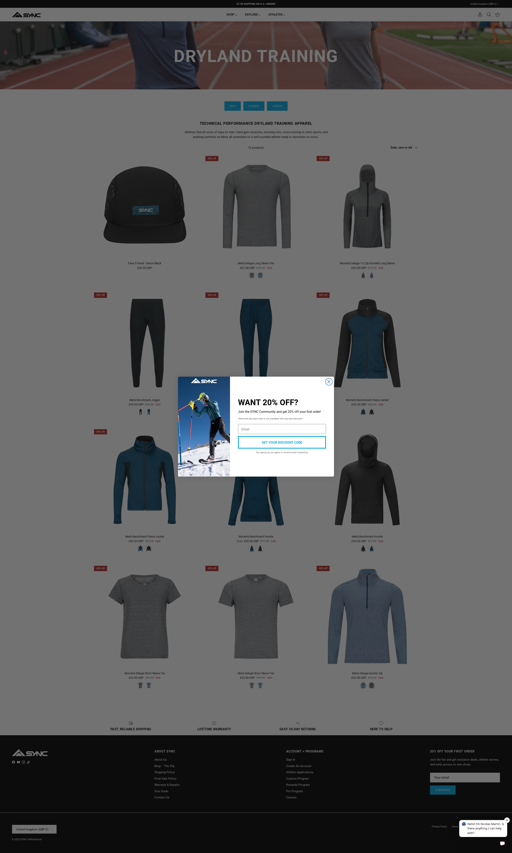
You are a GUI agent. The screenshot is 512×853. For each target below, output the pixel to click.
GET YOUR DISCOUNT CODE (282, 442)
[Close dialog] (328, 381)
